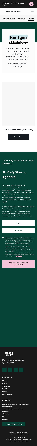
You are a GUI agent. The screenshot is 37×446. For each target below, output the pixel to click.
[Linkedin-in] (21, 370)
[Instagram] (16, 370)
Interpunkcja (21, 18)
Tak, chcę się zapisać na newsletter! (18, 264)
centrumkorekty (9, 354)
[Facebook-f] (10, 370)
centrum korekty (13, 12)
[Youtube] (4, 370)
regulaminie (19, 256)
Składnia (31, 18)
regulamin (15, 241)
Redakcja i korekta (9, 18)
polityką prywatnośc (15, 249)
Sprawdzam (18, 137)
